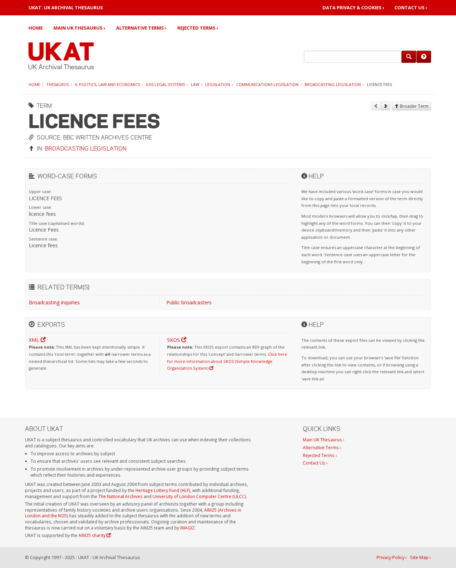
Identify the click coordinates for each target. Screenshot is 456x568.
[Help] (423, 57)
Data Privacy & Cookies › (353, 7)
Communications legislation (267, 84)
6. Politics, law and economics (107, 84)
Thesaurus (57, 84)
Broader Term (414, 106)
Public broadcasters (189, 302)
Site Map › (420, 557)
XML (35, 339)
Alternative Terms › (141, 28)
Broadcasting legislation (333, 84)
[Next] (385, 106)
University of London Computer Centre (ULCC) (199, 496)
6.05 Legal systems (165, 84)
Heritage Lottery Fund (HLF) (162, 490)
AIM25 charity (92, 535)
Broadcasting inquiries (54, 302)
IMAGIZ (187, 528)
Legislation (217, 84)
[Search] (408, 57)
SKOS (174, 339)
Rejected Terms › (197, 28)
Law (195, 84)
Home (35, 28)
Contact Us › (411, 7)
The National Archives (120, 496)
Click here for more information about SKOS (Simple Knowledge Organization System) (227, 361)
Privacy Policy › (392, 557)
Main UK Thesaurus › (79, 28)
